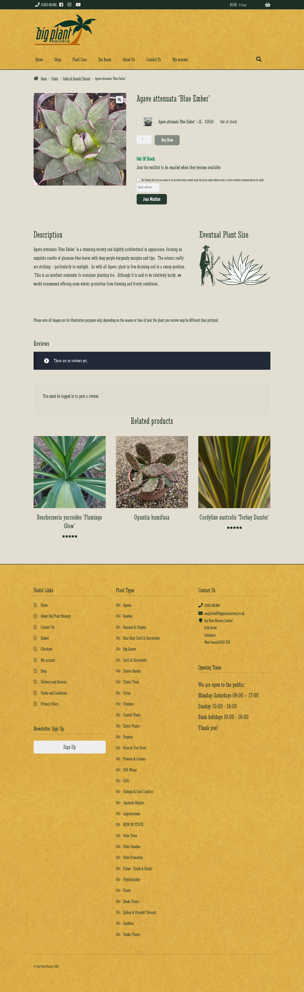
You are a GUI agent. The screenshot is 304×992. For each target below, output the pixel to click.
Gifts (126, 780)
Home (39, 60)
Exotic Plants (131, 726)
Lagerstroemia (131, 813)
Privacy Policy (49, 704)
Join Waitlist (151, 199)
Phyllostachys (131, 879)
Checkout (46, 649)
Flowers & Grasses (134, 759)
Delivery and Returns (54, 682)
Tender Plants (131, 934)
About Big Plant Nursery (56, 616)
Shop (57, 60)
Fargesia (128, 736)
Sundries (128, 923)
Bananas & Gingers (134, 627)
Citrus (127, 693)
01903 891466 (49, 4)
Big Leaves (129, 649)
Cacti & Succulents (135, 660)
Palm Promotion (133, 857)
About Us (129, 60)
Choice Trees (131, 682)
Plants (54, 78)
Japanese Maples (133, 802)
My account (180, 60)
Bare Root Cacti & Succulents (141, 638)
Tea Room (104, 60)
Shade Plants (131, 901)
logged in (67, 396)
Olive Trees (130, 835)
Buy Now (167, 140)
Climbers (128, 704)
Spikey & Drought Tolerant (76, 78)
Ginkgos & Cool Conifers (138, 791)
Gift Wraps (130, 769)
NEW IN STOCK (133, 824)
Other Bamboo (131, 846)
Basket (45, 638)
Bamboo (127, 616)
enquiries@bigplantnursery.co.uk (224, 613)
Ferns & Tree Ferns (134, 747)
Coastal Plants (132, 714)
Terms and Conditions (54, 693)
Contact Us (153, 60)
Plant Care (79, 60)
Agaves (127, 605)
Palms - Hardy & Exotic (137, 868)
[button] (119, 99)
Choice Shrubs (131, 671)
